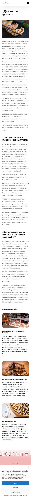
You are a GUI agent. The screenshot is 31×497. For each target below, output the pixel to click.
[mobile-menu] (28, 3)
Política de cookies (8, 495)
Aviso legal (25, 495)
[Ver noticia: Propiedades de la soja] (15, 410)
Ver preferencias (15, 492)
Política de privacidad (17, 495)
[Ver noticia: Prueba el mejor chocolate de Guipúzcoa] (15, 368)
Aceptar (16, 483)
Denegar (15, 487)
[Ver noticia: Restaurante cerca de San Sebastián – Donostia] (15, 320)
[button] (28, 467)
